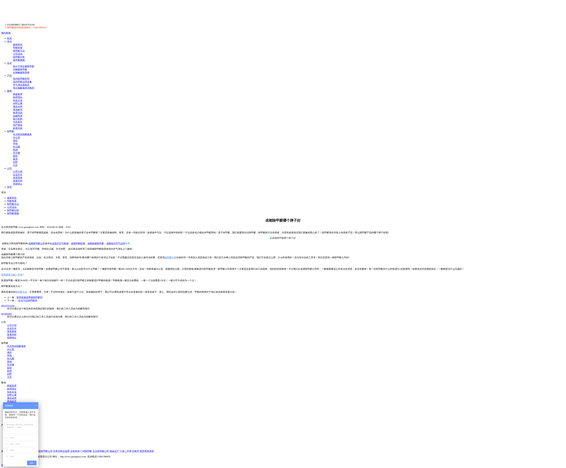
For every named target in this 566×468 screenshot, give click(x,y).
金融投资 (17, 116)
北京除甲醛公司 (101, 451)
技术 (9, 63)
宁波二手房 (125, 451)
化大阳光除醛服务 (22, 134)
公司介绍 (17, 171)
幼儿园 (16, 146)
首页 (9, 187)
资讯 (9, 41)
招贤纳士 (17, 184)
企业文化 (17, 174)
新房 (15, 159)
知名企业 (17, 100)
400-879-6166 (7, 306)
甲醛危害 (17, 47)
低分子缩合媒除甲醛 (23, 66)
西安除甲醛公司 (44, 451)
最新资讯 (17, 44)
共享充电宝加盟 (61, 451)
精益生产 (114, 451)
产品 (9, 75)
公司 (9, 168)
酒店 (15, 140)
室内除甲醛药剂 (21, 78)
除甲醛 (28, 11)
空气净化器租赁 (21, 85)
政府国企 (17, 97)
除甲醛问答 (19, 57)
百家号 (135, 451)
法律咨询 (75, 451)
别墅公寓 (17, 103)
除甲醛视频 (19, 60)
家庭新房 (17, 94)
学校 (15, 143)
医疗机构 (17, 119)
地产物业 (17, 125)
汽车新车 (17, 122)
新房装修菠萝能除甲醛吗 (29, 297)
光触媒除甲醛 (20, 69)
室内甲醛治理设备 (22, 81)
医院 (15, 156)
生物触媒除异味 (21, 72)
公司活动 (17, 54)
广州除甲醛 (86, 451)
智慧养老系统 (147, 451)
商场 (15, 150)
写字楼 (16, 153)
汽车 (15, 165)
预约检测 (6, 33)
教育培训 (17, 112)
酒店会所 (17, 106)
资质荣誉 (17, 177)
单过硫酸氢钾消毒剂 (23, 88)
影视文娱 (17, 128)
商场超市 (17, 109)
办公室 (16, 137)
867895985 (6, 314)
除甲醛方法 (19, 51)
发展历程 (17, 181)
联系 (9, 38)
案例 (9, 91)
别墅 (15, 162)
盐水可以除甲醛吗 (27, 300)
